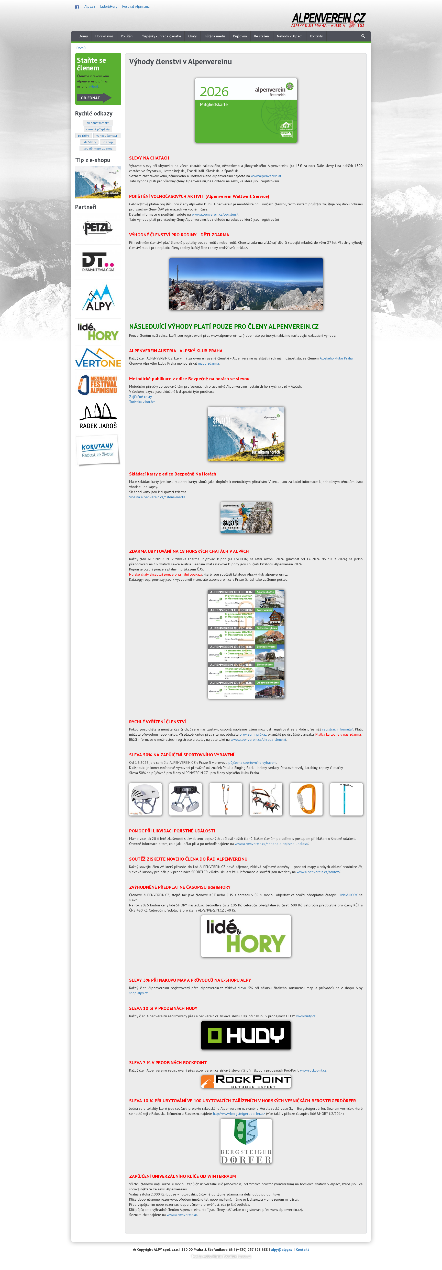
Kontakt (302, 1249)
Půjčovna (240, 36)
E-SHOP (108, 142)
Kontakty (316, 36)
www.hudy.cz (306, 1016)
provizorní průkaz (253, 734)
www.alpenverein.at (266, 176)
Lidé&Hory (108, 6)
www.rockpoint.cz (313, 1070)
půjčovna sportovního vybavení (252, 762)
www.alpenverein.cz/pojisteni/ (215, 214)
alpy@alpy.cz (282, 1249)
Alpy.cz (89, 6)
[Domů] (328, 20)
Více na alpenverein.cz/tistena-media (157, 497)
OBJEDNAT (90, 97)
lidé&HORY (349, 895)
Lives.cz (245, 1256)
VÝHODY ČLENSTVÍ (107, 135)
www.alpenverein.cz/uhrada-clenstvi (258, 739)
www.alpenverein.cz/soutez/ (318, 872)
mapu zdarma (208, 363)
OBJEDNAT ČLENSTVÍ (98, 123)
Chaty (192, 36)
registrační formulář (337, 729)
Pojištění (127, 36)
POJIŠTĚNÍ (83, 135)
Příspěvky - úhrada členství (161, 36)
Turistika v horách (142, 401)
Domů (83, 36)
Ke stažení (262, 36)
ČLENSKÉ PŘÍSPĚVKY (98, 129)
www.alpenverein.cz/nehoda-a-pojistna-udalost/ (271, 843)
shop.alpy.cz (138, 993)
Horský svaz (104, 36)
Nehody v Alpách (290, 36)
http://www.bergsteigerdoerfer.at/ (239, 1113)
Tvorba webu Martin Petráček (213, 1256)
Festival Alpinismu (136, 6)
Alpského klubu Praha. (336, 358)
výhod (93, 86)
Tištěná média (215, 36)
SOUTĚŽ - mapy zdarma (98, 148)
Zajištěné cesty (140, 396)
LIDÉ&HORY (89, 142)
